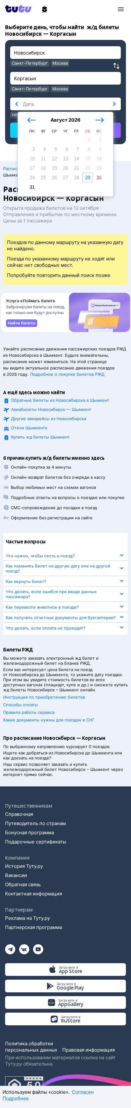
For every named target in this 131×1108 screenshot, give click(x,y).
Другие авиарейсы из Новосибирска (48, 418)
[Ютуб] (38, 947)
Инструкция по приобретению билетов (44, 697)
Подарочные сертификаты (35, 842)
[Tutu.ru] (20, 9)
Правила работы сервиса (28, 712)
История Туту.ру (24, 866)
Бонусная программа (29, 832)
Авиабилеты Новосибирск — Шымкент (51, 409)
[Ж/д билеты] (44, 9)
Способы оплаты (20, 704)
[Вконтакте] (24, 947)
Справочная (19, 814)
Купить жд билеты (40, 436)
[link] (21, 323)
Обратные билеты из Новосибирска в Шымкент (60, 400)
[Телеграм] (10, 947)
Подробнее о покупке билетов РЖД (67, 374)
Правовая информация (88, 1050)
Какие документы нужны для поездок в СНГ (48, 719)
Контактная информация (33, 894)
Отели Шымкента (29, 427)
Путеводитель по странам (35, 823)
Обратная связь (23, 884)
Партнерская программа (33, 927)
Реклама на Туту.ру (27, 918)
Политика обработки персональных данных (31, 1047)
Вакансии (16, 875)
